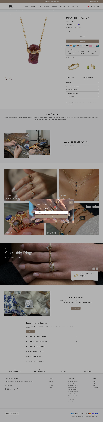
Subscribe (51, 216)
